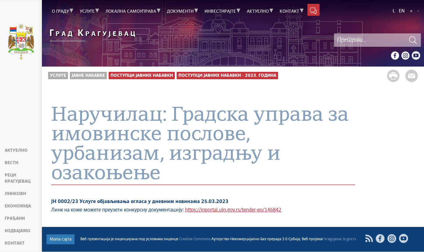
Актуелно (16, 150)
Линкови (15, 194)
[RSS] (369, 238)
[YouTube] (416, 55)
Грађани (15, 218)
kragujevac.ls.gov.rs (340, 239)
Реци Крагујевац (17, 178)
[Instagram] (405, 55)
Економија (18, 206)
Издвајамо (17, 231)
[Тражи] (413, 40)
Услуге (58, 75)
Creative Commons (194, 239)
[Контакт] (313, 10)
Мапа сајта (60, 239)
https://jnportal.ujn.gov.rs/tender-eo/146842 (233, 210)
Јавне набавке (88, 75)
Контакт (15, 243)
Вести (11, 163)
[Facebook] (394, 55)
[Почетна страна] (21, 42)
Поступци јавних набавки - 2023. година (227, 75)
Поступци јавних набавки (142, 75)
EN (402, 11)
